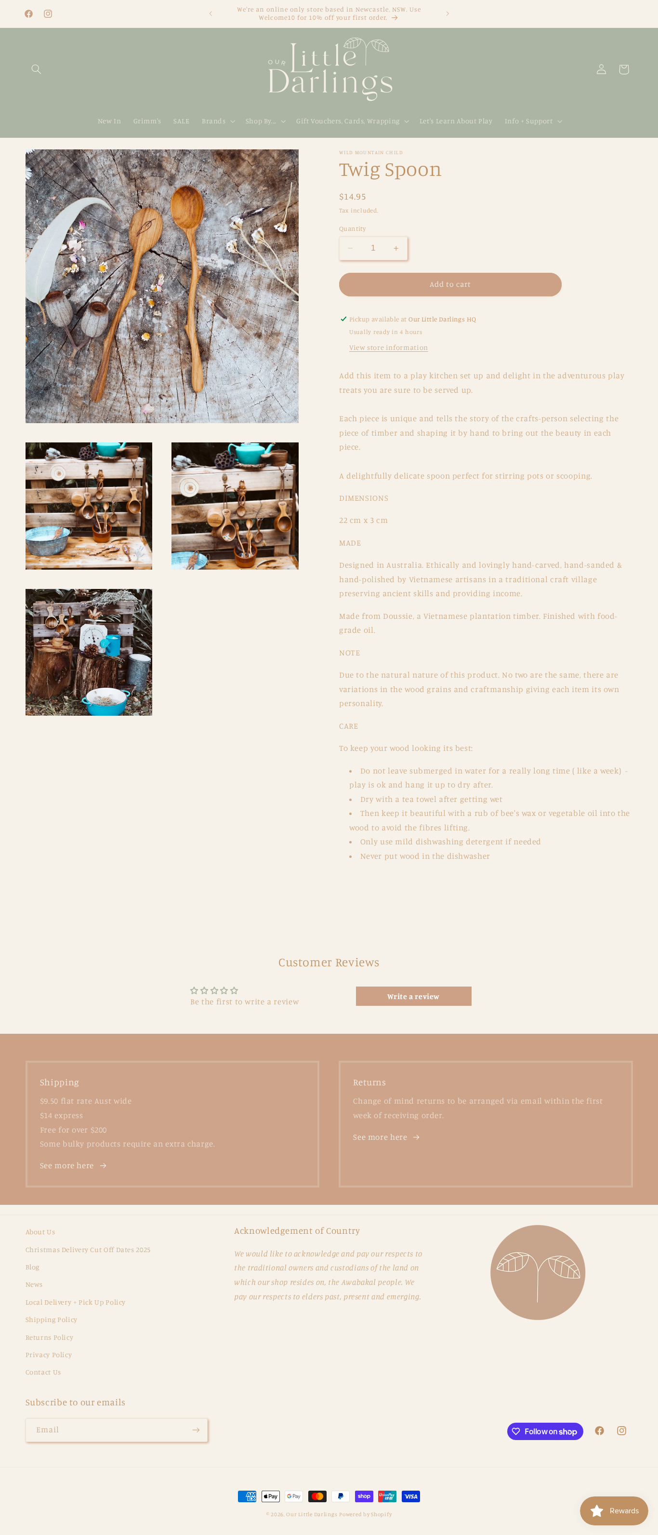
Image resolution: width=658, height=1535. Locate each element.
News (34, 1284)
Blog (33, 1267)
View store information (388, 347)
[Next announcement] (447, 13)
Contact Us (43, 1372)
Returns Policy (50, 1337)
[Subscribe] (195, 1430)
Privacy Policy (49, 1354)
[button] (37, 69)
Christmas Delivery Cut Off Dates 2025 (88, 1249)
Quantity (352, 228)
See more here (67, 1165)
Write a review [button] (413, 996)
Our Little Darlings (311, 1514)
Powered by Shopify (365, 1514)
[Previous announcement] (210, 13)
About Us (40, 1232)
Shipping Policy (52, 1319)
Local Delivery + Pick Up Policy (76, 1302)
